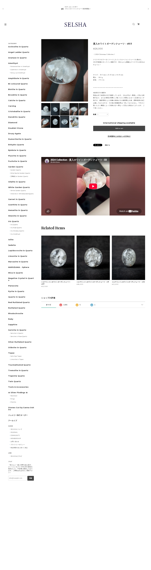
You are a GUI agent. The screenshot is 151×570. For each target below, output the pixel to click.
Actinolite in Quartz (18, 47)
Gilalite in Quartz (16, 182)
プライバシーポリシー (18, 444)
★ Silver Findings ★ (18, 393)
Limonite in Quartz (17, 256)
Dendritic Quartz (16, 117)
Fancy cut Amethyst (17, 73)
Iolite (11, 240)
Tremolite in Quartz (18, 371)
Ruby (10, 319)
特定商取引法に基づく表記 (19, 447)
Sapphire (12, 325)
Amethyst (13, 63)
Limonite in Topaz (17, 359)
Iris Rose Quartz (16, 227)
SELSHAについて (16, 429)
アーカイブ (12, 421)
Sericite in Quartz (17, 330)
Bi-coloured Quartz (18, 84)
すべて (48, 305)
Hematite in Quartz (18, 210)
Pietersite (13, 286)
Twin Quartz (14, 382)
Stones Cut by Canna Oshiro (21, 409)
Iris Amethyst (15, 234)
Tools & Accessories (18, 387)
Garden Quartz (15, 167)
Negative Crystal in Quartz (21, 279)
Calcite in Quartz (16, 101)
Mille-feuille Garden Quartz (20, 173)
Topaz (11, 353)
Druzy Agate (14, 134)
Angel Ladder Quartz (18, 52)
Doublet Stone (15, 128)
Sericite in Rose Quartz (18, 336)
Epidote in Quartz (17, 150)
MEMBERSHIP (16, 438)
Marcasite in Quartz (18, 262)
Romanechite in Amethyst (20, 66)
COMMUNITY (15, 435)
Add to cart (119, 128)
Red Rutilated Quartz (19, 302)
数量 (94, 114)
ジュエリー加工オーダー (18, 415)
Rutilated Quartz (16, 308)
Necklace (13, 396)
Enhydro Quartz (16, 145)
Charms (13, 402)
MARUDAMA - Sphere (18, 267)
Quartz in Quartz (16, 297)
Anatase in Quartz (17, 58)
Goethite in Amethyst (18, 69)
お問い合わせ (15, 441)
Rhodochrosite (15, 314)
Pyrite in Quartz (16, 291)
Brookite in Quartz (17, 95)
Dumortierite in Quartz (19, 139)
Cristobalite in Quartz (19, 112)
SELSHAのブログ (16, 456)
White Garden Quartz (19, 187)
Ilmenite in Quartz (17, 216)
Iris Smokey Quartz (17, 231)
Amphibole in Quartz (18, 78)
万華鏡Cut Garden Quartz (19, 176)
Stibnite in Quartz (17, 348)
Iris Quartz (13, 221)
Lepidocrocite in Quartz (20, 251)
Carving (12, 106)
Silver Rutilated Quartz (19, 342)
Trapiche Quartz (16, 376)
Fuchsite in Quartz (17, 161)
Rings (12, 399)
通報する (107, 145)
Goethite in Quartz (17, 205)
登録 (30, 478)
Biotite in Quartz (16, 89)
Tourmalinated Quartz (19, 365)
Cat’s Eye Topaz (16, 356)
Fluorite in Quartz (17, 156)
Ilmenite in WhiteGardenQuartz (22, 194)
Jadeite (12, 245)
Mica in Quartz (15, 273)
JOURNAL (14, 432)
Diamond (12, 123)
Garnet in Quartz (16, 199)
